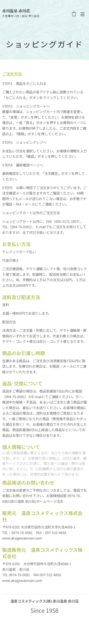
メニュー (82, 14)
